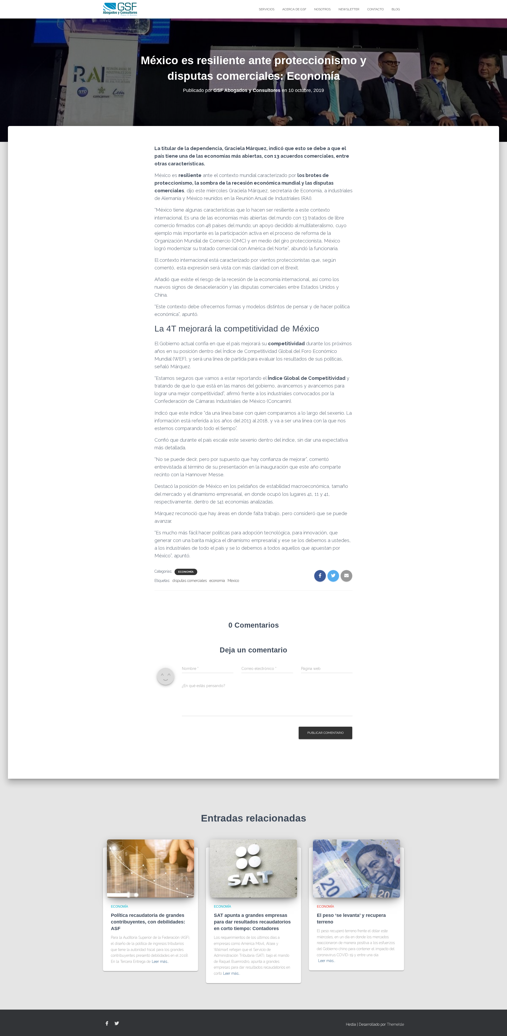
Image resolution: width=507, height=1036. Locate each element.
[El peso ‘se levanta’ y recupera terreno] (356, 868)
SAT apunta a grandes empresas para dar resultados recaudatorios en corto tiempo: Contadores (252, 922)
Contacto (375, 9)
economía (217, 580)
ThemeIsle (395, 1024)
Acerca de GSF (294, 9)
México (233, 580)
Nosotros (322, 9)
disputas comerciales (189, 580)
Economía (186, 571)
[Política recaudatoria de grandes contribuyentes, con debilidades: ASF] (150, 868)
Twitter (116, 1024)
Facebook (107, 1024)
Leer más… (160, 961)
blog (396, 9)
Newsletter (349, 9)
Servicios (266, 9)
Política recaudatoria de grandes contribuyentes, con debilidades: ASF (148, 922)
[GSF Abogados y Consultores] (120, 9)
